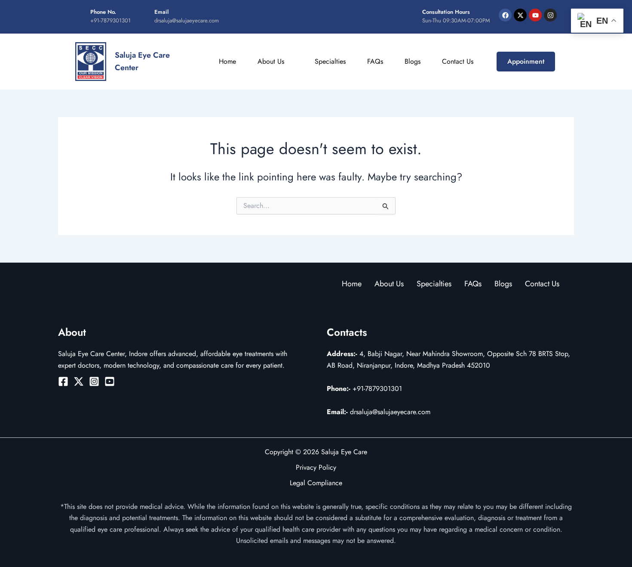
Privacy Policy (316, 467)
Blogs (412, 61)
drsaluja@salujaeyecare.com (378, 412)
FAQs (375, 61)
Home (227, 61)
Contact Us (457, 61)
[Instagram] (94, 381)
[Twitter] (79, 381)
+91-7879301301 (364, 388)
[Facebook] (63, 381)
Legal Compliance (316, 483)
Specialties (330, 61)
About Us (271, 61)
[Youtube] (109, 381)
